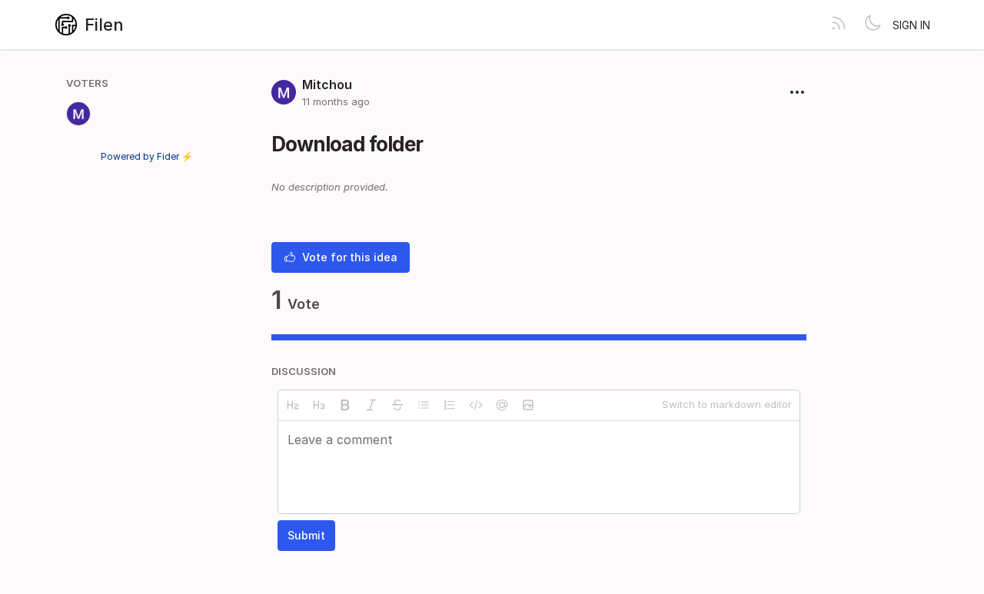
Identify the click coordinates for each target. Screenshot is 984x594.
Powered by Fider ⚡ (147, 156)
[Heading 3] (319, 404)
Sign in (911, 25)
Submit (306, 535)
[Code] (475, 404)
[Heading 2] (292, 404)
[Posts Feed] (839, 24)
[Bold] (345, 404)
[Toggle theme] (872, 24)
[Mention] (502, 404)
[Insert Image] (528, 404)
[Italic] (371, 404)
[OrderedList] (449, 404)
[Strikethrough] (397, 404)
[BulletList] (423, 404)
